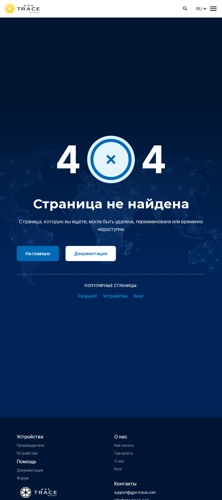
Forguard (87, 296)
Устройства (115, 296)
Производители (30, 445)
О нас (119, 461)
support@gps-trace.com (135, 492)
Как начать (124, 445)
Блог (139, 296)
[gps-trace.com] (22, 8)
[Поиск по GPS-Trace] (185, 8)
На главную (37, 253)
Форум (23, 478)
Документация (90, 253)
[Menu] (213, 8)
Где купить (123, 453)
